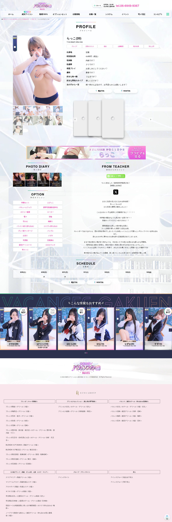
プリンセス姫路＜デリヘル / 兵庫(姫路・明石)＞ (75, 411)
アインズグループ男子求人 (120, 482)
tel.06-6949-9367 (127, 5)
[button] (14, 69)
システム (109, 14)
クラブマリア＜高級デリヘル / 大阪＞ (19, 477)
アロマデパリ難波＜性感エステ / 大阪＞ (20, 486)
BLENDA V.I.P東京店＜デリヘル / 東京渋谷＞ (22, 449)
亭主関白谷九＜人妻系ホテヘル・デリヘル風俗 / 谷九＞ (25, 496)
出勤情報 (76, 14)
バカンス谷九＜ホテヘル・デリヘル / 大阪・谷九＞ (129, 406)
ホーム (11, 14)
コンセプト (157, 14)
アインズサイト (63, 477)
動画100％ (43, 14)
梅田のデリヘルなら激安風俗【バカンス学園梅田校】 (16, 19)
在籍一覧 (92, 14)
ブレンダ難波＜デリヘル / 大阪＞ (17, 406)
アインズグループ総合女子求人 (122, 477)
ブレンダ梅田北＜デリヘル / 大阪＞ (18, 411)
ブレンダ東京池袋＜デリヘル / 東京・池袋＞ (21, 459)
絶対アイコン (27, 14)
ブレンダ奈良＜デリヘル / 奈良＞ (17, 420)
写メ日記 (141, 14)
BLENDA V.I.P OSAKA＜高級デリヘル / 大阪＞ (22, 445)
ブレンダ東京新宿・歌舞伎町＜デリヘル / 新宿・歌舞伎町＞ (27, 454)
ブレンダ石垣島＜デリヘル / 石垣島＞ (19, 464)
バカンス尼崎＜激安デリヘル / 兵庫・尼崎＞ (126, 411)
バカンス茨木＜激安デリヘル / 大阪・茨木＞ (126, 420)
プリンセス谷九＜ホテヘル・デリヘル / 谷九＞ (74, 406)
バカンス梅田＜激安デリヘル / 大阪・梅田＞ (126, 416)
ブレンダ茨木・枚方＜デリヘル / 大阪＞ (20, 416)
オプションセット (60, 14)
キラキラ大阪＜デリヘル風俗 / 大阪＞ (19, 491)
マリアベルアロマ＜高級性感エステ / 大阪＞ (21, 482)
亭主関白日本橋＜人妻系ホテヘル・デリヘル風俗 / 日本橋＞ (27, 501)
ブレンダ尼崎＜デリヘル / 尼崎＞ (17, 425)
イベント (125, 14)
